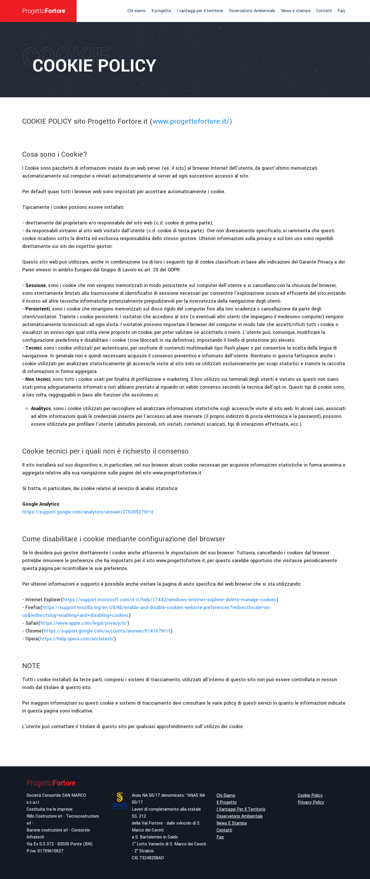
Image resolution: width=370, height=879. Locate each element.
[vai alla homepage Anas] (120, 829)
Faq (341, 11)
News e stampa (295, 11)
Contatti (324, 11)
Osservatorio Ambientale (252, 11)
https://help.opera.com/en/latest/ (77, 638)
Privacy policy (311, 802)
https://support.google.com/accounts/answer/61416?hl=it (107, 631)
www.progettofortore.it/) (192, 121)
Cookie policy (310, 795)
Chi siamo (136, 11)
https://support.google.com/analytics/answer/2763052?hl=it (87, 512)
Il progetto (161, 11)
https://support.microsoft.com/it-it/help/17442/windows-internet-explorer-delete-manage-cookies (169, 599)
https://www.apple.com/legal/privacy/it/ (83, 623)
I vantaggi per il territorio (200, 11)
